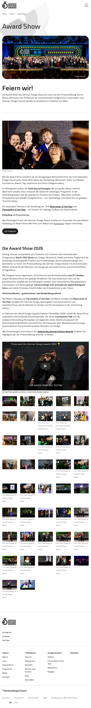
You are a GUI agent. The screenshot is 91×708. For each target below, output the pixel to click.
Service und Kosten (30, 670)
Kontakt (6, 677)
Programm (58, 223)
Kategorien (30, 661)
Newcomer (52, 668)
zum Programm (10, 231)
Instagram (7, 632)
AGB (45, 698)
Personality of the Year (56, 662)
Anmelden (29, 680)
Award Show (7, 665)
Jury (4, 661)
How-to (28, 657)
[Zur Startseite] (16, 5)
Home (4, 14)
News (4, 673)
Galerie (51, 657)
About (5, 657)
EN (16, 702)
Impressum (19, 698)
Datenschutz (33, 698)
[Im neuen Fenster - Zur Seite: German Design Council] (14, 691)
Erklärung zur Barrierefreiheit (64, 698)
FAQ (27, 676)
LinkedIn (6, 636)
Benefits (29, 665)
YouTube (6, 640)
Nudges (51, 672)
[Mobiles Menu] (86, 5)
